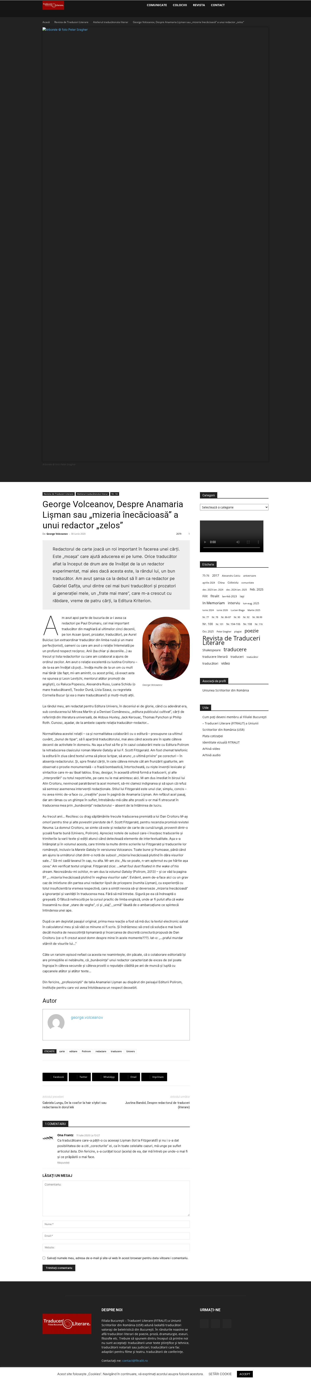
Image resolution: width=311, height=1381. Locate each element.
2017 (215, 575)
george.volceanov (87, 1017)
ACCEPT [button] (244, 1374)
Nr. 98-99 (257, 617)
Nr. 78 (215, 617)
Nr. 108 (247, 624)
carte (62, 1051)
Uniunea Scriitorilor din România (225, 690)
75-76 (205, 575)
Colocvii (180, 5)
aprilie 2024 (208, 582)
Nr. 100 (207, 624)
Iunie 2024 (208, 610)
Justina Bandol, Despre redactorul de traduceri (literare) (157, 1105)
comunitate (247, 582)
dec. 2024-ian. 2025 (236, 589)
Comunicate (157, 5)
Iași (242, 596)
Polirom (86, 1051)
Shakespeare (211, 650)
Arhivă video (211, 749)
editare (73, 1051)
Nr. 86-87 (226, 617)
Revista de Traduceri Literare (71, 22)
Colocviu (233, 582)
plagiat (238, 631)
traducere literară (215, 657)
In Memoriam (213, 603)
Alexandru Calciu (231, 575)
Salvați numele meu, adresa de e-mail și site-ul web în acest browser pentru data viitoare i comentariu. (117, 1258)
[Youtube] (246, 5)
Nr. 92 (246, 617)
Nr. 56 (114, 493)
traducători (210, 663)
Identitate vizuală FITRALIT (221, 742)
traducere (116, 1051)
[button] (263, 5)
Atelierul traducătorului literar (110, 22)
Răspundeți (63, 1162)
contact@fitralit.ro (135, 1361)
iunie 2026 (222, 610)
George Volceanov (57, 533)
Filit (205, 596)
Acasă (46, 22)
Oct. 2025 (208, 631)
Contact (218, 5)
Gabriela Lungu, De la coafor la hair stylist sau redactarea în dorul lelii (74, 1105)
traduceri (237, 657)
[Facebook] (231, 5)
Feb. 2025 (256, 589)
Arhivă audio (211, 755)
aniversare (249, 575)
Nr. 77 (205, 617)
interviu (234, 603)
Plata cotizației (212, 736)
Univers (130, 1051)
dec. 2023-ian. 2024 (212, 589)
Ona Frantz (65, 1135)
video (225, 663)
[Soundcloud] (238, 5)
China (221, 582)
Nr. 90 (237, 617)
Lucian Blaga (238, 610)
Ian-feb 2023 (229, 596)
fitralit (215, 596)
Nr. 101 (219, 624)
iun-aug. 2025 (251, 603)
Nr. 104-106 (233, 624)
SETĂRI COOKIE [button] (220, 1374)
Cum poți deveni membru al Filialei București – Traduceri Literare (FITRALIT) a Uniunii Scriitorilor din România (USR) (234, 723)
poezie (252, 630)
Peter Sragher (224, 631)
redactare (101, 1051)
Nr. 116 (259, 624)
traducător (252, 656)
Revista (199, 5)
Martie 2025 (254, 610)
